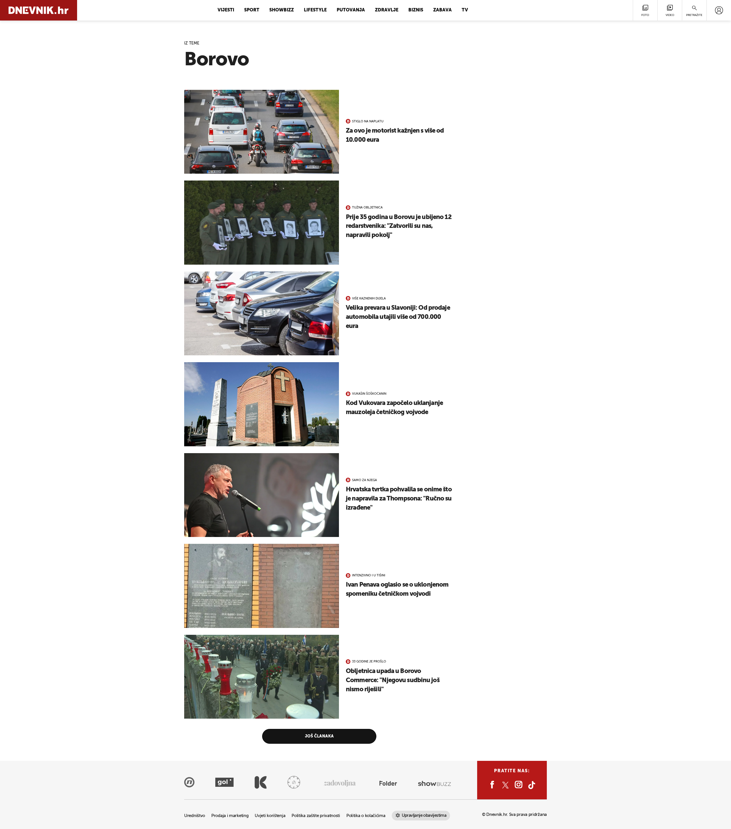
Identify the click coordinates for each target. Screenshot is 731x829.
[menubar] (718, 10)
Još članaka (319, 736)
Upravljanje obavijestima (424, 815)
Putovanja (351, 10)
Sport (251, 10)
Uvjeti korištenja (270, 816)
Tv (465, 10)
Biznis (415, 10)
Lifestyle (315, 10)
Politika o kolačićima (365, 816)
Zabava (442, 10)
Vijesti (226, 10)
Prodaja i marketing (229, 816)
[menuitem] (718, 10)
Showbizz (281, 10)
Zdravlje (386, 10)
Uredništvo (194, 816)
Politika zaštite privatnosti (316, 816)
